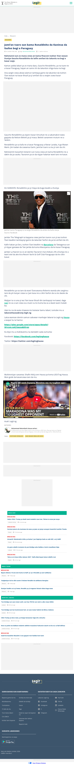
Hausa (66, 317)
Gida (5, 36)
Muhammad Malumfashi (29, 51)
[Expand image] (68, 193)
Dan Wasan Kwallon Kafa (34, 436)
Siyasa (9, 532)
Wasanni (13, 36)
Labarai (10, 550)
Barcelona (48, 244)
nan (6, 303)
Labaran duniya (12, 522)
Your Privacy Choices (39, 763)
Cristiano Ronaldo (16, 436)
